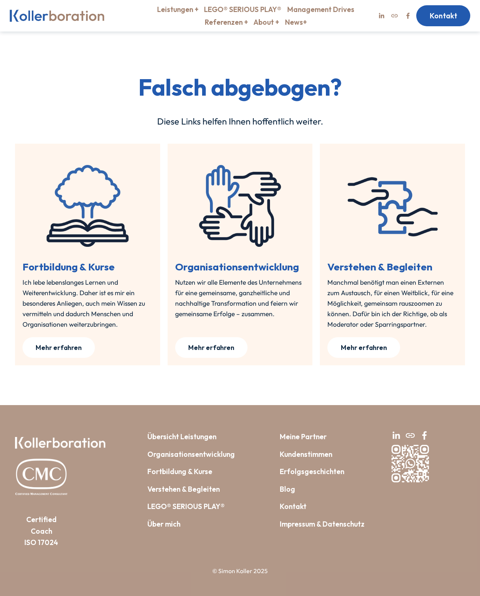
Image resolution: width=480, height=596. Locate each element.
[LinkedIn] (381, 16)
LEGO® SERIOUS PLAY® (242, 9)
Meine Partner (303, 436)
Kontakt (444, 15)
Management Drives (320, 9)
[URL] (394, 16)
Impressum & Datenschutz (322, 523)
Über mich (163, 523)
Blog (287, 489)
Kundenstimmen (306, 454)
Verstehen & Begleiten (183, 489)
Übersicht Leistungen (181, 436)
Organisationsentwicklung (191, 454)
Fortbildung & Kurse (179, 471)
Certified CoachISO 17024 (41, 531)
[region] (240, 254)
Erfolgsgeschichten (312, 471)
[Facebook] (408, 16)
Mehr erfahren (59, 347)
